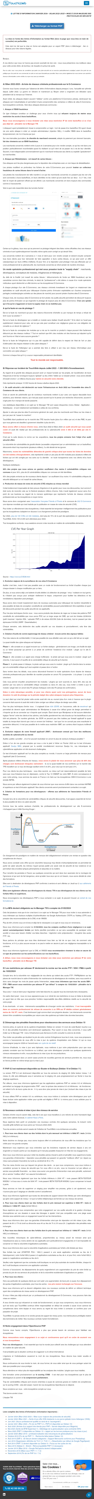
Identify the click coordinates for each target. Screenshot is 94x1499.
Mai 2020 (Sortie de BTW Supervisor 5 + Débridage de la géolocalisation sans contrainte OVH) (44, 1429)
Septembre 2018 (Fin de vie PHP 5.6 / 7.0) (24, 1453)
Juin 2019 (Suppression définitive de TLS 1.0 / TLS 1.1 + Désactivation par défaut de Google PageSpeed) (49, 1441)
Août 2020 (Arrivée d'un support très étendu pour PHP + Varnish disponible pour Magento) (43, 1426)
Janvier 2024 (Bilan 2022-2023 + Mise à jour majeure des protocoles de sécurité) (39, 1416)
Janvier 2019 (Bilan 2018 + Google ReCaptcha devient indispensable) (35, 1448)
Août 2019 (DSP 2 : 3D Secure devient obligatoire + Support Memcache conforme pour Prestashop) (46, 1438)
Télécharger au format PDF (48, 25)
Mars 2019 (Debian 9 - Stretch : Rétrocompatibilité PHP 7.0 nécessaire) (35, 1446)
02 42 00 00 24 (15, 1488)
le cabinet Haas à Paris (34, 1117)
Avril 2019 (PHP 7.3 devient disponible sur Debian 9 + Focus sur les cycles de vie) (39, 1443)
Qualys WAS (16, 746)
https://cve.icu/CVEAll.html (20, 576)
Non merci (49, 1487)
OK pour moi (83, 1487)
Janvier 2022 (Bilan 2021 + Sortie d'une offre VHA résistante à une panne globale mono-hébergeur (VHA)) (49, 1419)
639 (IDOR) (54, 706)
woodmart (84, 706)
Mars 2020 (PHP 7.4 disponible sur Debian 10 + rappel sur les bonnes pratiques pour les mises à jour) (47, 1431)
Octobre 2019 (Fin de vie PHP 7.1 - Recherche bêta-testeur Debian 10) (35, 1436)
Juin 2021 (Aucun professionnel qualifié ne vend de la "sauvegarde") (34, 1421)
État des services (27, 1469)
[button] (89, 1495)
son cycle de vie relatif (47, 1043)
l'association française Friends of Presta (46, 501)
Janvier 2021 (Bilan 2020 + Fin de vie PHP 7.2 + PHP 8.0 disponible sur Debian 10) (40, 1424)
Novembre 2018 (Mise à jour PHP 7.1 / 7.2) (24, 1451)
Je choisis (66, 1487)
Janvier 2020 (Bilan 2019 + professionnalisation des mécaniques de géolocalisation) (40, 1433)
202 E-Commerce (84, 501)
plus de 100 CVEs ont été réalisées (25, 516)
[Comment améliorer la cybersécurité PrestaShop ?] (9, 1478)
